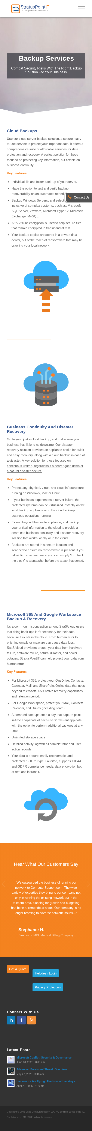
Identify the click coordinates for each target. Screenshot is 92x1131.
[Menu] (79, 8)
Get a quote (17, 969)
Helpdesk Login (45, 973)
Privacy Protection (48, 987)
